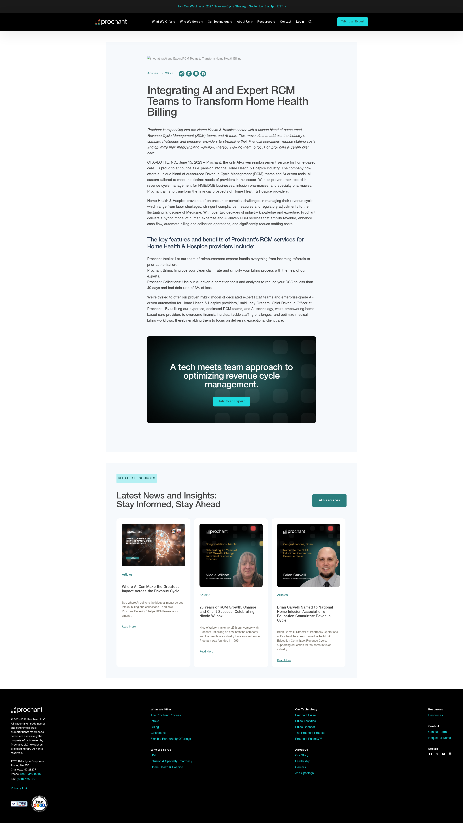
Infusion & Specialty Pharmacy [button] (171, 761)
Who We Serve (190, 22)
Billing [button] (155, 727)
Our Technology (218, 22)
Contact (285, 22)
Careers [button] (300, 767)
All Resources (329, 500)
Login (300, 22)
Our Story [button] (301, 755)
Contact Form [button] (437, 732)
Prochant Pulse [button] (305, 715)
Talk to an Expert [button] (352, 21)
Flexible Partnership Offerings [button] (171, 738)
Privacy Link (19, 788)
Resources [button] (435, 715)
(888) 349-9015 (30, 774)
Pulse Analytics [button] (305, 721)
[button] (430, 754)
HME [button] (154, 755)
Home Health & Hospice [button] (167, 767)
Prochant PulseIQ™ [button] (308, 738)
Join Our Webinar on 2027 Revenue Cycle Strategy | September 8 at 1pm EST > (231, 6)
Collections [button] (158, 732)
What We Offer (162, 22)
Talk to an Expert (231, 401)
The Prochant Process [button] (166, 715)
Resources (264, 22)
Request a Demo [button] (439, 738)
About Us (243, 22)
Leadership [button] (302, 761)
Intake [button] (155, 721)
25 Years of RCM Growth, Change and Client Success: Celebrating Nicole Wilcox (227, 612)
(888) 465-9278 (27, 779)
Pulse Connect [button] (305, 727)
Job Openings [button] (304, 773)
